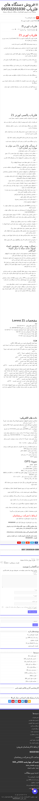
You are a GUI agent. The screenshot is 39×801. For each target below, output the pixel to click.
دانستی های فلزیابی (31, 658)
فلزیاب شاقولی (34, 640)
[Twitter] (22, 701)
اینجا (22, 518)
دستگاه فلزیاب (32, 667)
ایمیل (35, 595)
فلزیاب (31, 20)
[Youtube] (13, 701)
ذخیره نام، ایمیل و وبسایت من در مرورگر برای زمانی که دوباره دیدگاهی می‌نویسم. (21, 607)
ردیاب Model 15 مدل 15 (32, 643)
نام (36, 590)
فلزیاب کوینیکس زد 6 (30, 17)
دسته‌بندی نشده (32, 670)
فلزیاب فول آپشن (31, 678)
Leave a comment (31, 30)
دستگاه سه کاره (32, 664)
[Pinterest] (19, 701)
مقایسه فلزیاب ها (31, 681)
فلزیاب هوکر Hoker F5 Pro (27, 559)
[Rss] (29, 701)
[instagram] (9, 701)
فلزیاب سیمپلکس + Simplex (11, 562)
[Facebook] (26, 701)
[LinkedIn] (16, 701)
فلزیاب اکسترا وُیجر (33, 646)
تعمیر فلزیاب (33, 656)
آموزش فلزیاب (21, 536)
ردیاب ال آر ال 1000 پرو (32, 637)
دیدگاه (35, 574)
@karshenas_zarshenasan (14, 532)
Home (36, 20)
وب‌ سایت (34, 601)
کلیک (19, 522)
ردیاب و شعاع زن (32, 673)
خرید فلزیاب (14, 536)
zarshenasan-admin (31, 29)
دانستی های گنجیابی (31, 661)
